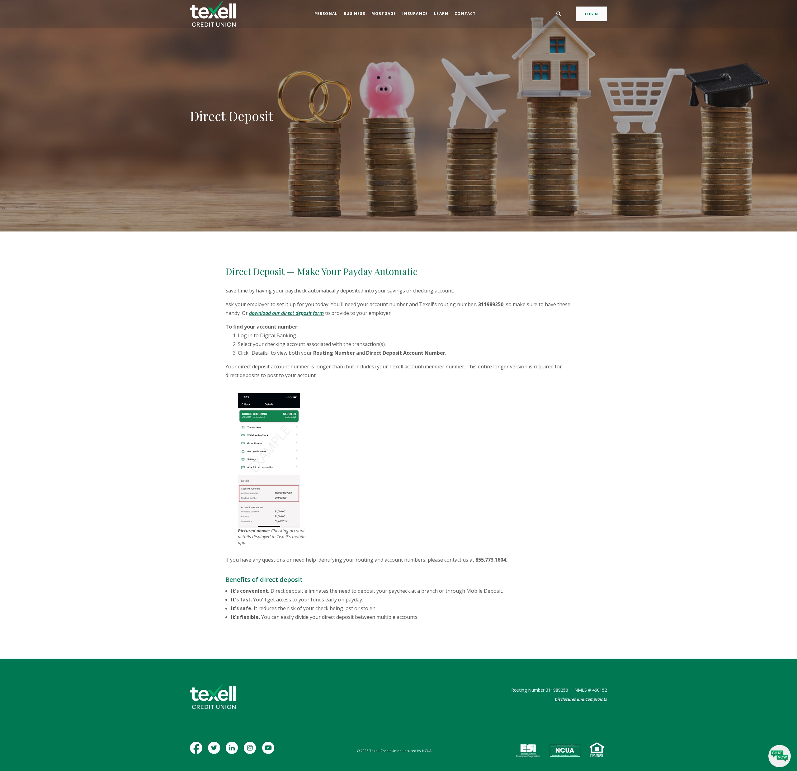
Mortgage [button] (383, 13)
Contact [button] (465, 13)
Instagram (251, 751)
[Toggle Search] (558, 13)
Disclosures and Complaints (581, 699)
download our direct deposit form (286, 313)
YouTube (269, 751)
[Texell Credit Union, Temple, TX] (213, 13)
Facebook (197, 751)
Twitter (215, 751)
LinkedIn (233, 751)
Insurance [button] (415, 13)
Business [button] (354, 13)
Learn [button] (441, 13)
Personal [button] (326, 13)
